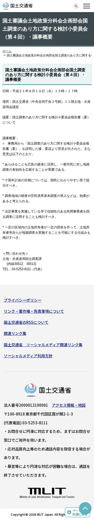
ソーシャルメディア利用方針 (28, 355)
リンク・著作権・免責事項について (34, 311)
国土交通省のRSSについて (26, 322)
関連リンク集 (15, 333)
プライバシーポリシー (22, 300)
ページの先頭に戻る (79, 512)
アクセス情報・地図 (68, 405)
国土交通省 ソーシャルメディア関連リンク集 (43, 344)
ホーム (7, 51)
